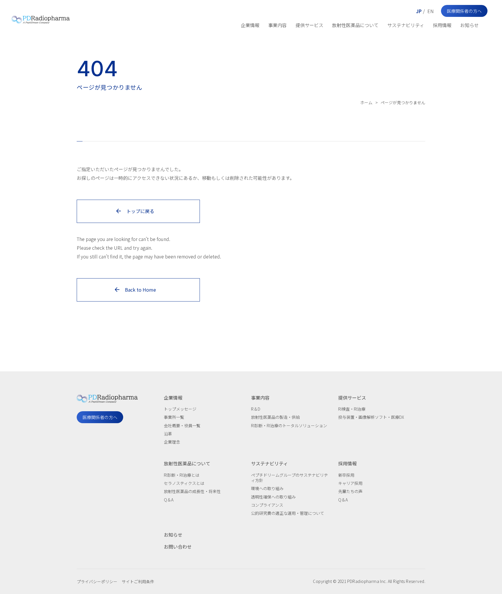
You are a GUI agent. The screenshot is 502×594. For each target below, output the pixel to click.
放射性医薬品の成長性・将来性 (192, 491)
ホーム (366, 102)
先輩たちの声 (350, 491)
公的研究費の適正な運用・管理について (287, 513)
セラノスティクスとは (184, 483)
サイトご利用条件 (138, 581)
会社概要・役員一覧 (182, 425)
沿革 (168, 434)
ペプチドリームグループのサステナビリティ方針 (289, 477)
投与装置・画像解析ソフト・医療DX (371, 417)
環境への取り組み (267, 488)
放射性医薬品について (355, 25)
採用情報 (442, 25)
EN (430, 11)
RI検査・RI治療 (351, 409)
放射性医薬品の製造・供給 (275, 417)
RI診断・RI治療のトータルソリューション (289, 425)
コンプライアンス (267, 505)
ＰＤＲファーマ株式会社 (41, 18)
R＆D (255, 409)
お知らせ (469, 25)
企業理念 (172, 442)
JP (419, 11)
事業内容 (277, 25)
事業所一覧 (174, 417)
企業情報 (250, 25)
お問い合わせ (178, 546)
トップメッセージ (180, 409)
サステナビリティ (405, 25)
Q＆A (168, 500)
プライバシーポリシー (97, 581)
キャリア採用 (350, 483)
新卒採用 (346, 475)
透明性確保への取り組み (273, 497)
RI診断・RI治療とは (181, 475)
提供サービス (309, 25)
